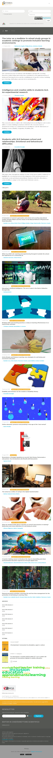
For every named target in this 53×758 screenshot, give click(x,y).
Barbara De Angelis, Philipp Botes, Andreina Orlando (28, 46)
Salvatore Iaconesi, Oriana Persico (12, 257)
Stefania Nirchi (7, 292)
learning (38, 675)
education (12, 672)
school (15, 667)
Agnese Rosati (7, 461)
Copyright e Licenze (7, 739)
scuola (6, 667)
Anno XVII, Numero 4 (7, 614)
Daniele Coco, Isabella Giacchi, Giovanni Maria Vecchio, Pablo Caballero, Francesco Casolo (27, 597)
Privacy (30, 715)
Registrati (38, 716)
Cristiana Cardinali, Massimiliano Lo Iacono (14, 326)
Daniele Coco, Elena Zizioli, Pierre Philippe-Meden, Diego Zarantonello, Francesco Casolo (26, 223)
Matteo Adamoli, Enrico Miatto (11, 494)
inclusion (20, 669)
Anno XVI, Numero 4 (7, 633)
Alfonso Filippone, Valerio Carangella (13, 528)
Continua (7, 82)
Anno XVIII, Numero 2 (7, 605)
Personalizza (28, 754)
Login (48, 20)
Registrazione (47, 18)
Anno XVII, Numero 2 (7, 623)
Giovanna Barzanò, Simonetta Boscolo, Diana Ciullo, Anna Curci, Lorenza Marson (24, 562)
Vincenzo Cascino (19, 95)
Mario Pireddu (7, 426)
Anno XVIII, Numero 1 (7, 609)
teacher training (33, 667)
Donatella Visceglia (20, 147)
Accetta (22, 754)
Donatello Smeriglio (8, 393)
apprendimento (15, 675)
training (26, 673)
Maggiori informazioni (36, 751)
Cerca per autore (8, 14)
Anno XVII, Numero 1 (7, 628)
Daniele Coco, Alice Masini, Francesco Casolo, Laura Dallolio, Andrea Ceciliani (23, 360)
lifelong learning (11, 677)
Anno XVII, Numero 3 (7, 618)
